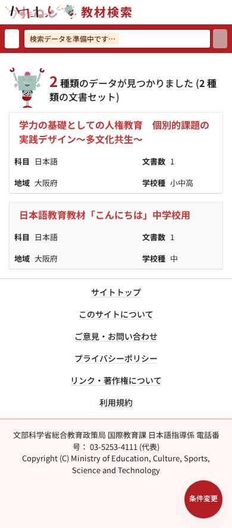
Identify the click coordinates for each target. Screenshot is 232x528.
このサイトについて (116, 314)
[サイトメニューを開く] (227, 12)
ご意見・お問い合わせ (116, 336)
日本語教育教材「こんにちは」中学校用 (104, 214)
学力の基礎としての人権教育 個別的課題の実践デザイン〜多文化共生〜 (114, 131)
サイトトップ (116, 292)
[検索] (220, 38)
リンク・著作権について (116, 380)
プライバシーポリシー (116, 358)
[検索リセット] (12, 38)
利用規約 (116, 402)
